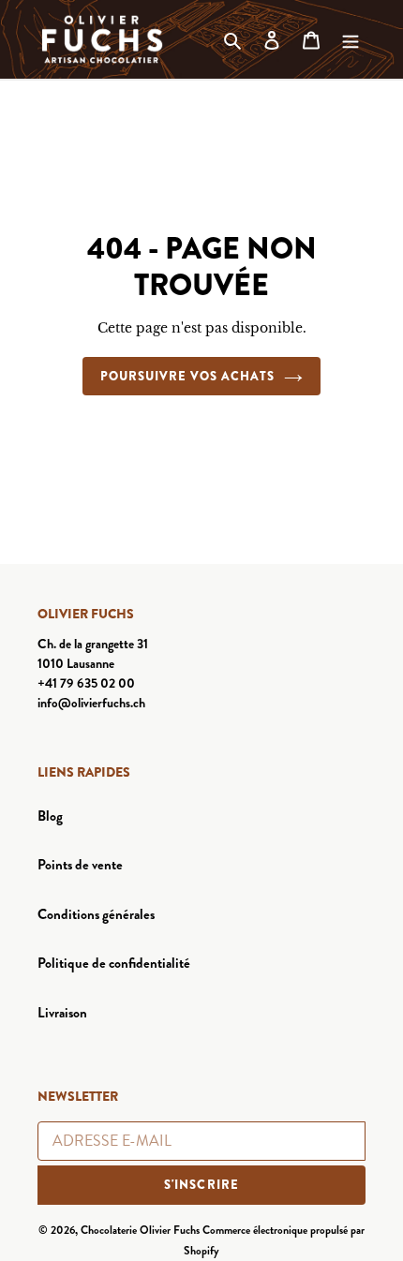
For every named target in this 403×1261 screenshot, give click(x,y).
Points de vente (80, 864)
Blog (50, 816)
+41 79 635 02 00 (86, 683)
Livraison (62, 1012)
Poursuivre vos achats (188, 376)
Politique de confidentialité (113, 963)
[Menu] (350, 40)
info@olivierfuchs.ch (91, 702)
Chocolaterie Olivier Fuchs (140, 1230)
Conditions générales (96, 914)
